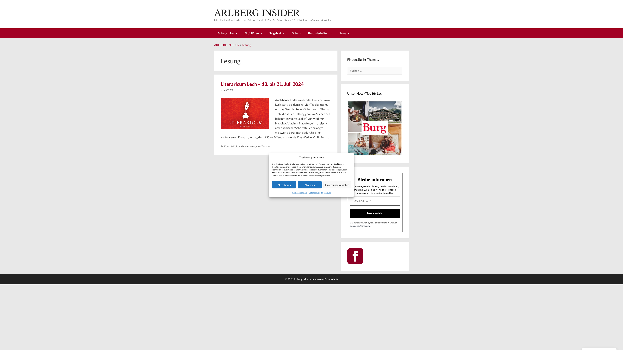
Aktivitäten (251, 33)
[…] (328, 137)
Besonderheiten (318, 33)
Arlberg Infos (225, 33)
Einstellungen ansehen (337, 184)
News (342, 33)
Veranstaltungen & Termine (255, 146)
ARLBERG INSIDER (257, 12)
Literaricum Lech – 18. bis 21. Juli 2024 (262, 84)
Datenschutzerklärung (360, 226)
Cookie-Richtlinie (299, 193)
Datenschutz (314, 193)
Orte (295, 33)
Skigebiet (275, 33)
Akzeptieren (284, 184)
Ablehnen (310, 184)
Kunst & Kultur (232, 146)
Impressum (326, 193)
